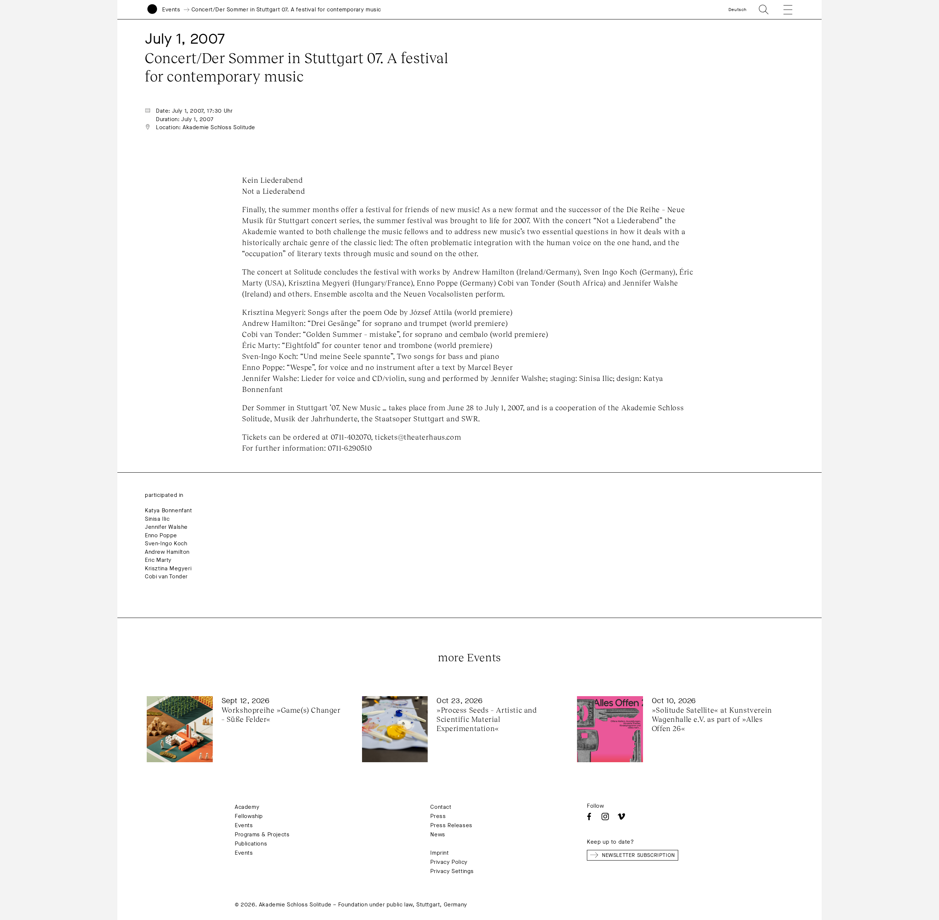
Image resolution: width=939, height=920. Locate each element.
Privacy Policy (448, 862)
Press (438, 816)
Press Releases (451, 825)
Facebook (589, 816)
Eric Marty (158, 560)
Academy (247, 807)
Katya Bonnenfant (168, 510)
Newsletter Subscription (638, 855)
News (437, 834)
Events (171, 9)
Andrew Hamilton (167, 552)
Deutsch (737, 9)
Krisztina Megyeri (168, 568)
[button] (782, 9)
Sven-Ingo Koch (166, 543)
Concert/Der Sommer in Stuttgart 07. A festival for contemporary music (286, 9)
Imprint (439, 853)
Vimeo (621, 816)
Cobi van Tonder (166, 576)
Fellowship (249, 816)
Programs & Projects (262, 834)
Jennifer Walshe (166, 527)
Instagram (605, 816)
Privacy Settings (452, 871)
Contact (440, 807)
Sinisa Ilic (157, 519)
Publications (251, 843)
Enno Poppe (161, 535)
